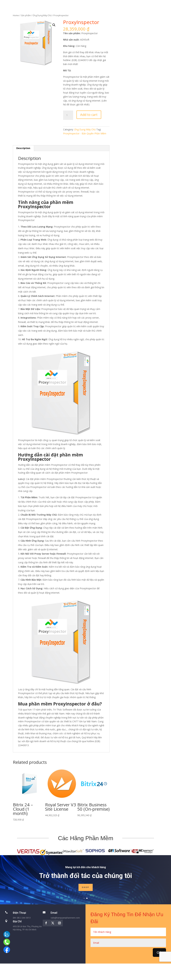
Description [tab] (23, 148)
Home (16, 15)
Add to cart (89, 114)
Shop (85, 887)
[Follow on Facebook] (46, 923)
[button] (54, 25)
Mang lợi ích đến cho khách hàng (85, 867)
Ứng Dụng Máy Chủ (42, 15)
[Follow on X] (52, 923)
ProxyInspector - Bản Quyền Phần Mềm (84, 133)
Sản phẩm (26, 15)
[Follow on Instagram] (59, 923)
